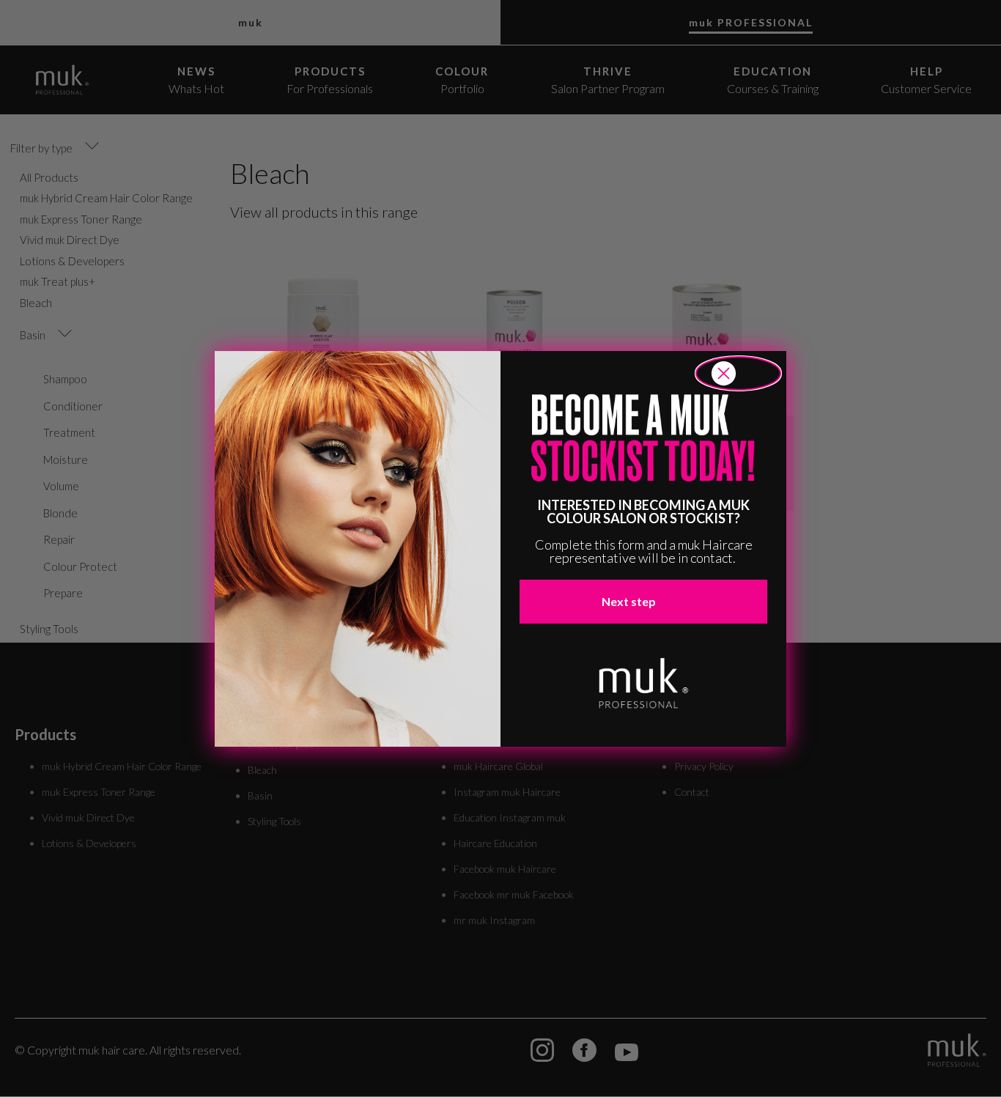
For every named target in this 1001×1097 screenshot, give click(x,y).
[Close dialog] (738, 373)
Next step (629, 601)
